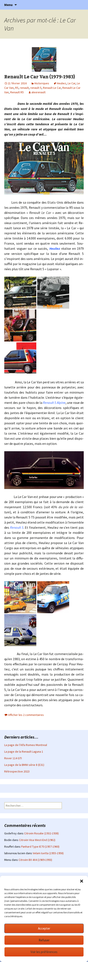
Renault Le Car (52, 88)
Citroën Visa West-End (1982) (37, 840)
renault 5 (35, 88)
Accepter (44, 928)
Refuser (44, 940)
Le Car (71, 83)
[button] (81, 881)
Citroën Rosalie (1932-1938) (41, 833)
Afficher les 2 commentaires (26, 715)
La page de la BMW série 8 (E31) (24, 765)
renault (24, 88)
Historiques (41, 83)
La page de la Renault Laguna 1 (23, 751)
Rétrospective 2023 (16, 771)
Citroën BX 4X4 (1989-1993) (35, 860)
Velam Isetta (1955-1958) (48, 853)
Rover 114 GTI (13, 758)
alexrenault (38, 92)
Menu (8, 5)
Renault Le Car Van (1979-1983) (39, 77)
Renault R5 (17, 92)
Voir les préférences (44, 952)
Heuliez (61, 83)
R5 (16, 88)
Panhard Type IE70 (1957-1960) (40, 846)
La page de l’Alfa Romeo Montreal (25, 745)
